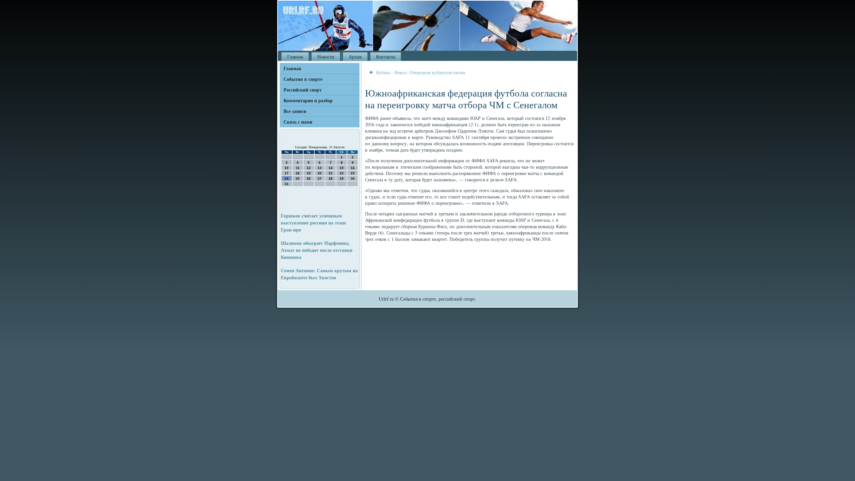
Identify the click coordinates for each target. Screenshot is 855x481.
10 (287, 168)
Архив (355, 56)
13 (320, 168)
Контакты (385, 56)
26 (309, 178)
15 (342, 168)
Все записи (295, 111)
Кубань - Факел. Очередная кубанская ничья (420, 72)
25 (298, 178)
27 (320, 178)
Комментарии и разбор (308, 100)
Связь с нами (298, 121)
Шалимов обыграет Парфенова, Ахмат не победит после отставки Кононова (316, 250)
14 (331, 168)
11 (298, 168)
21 (331, 173)
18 (298, 173)
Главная (295, 56)
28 (331, 178)
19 (309, 173)
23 (353, 173)
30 (353, 178)
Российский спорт (303, 89)
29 (342, 178)
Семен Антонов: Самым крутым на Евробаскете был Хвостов (319, 274)
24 (287, 178)
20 (320, 173)
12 (309, 168)
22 (342, 173)
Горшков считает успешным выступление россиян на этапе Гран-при (313, 222)
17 (287, 173)
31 (287, 184)
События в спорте (303, 79)
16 (353, 168)
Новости (325, 56)
